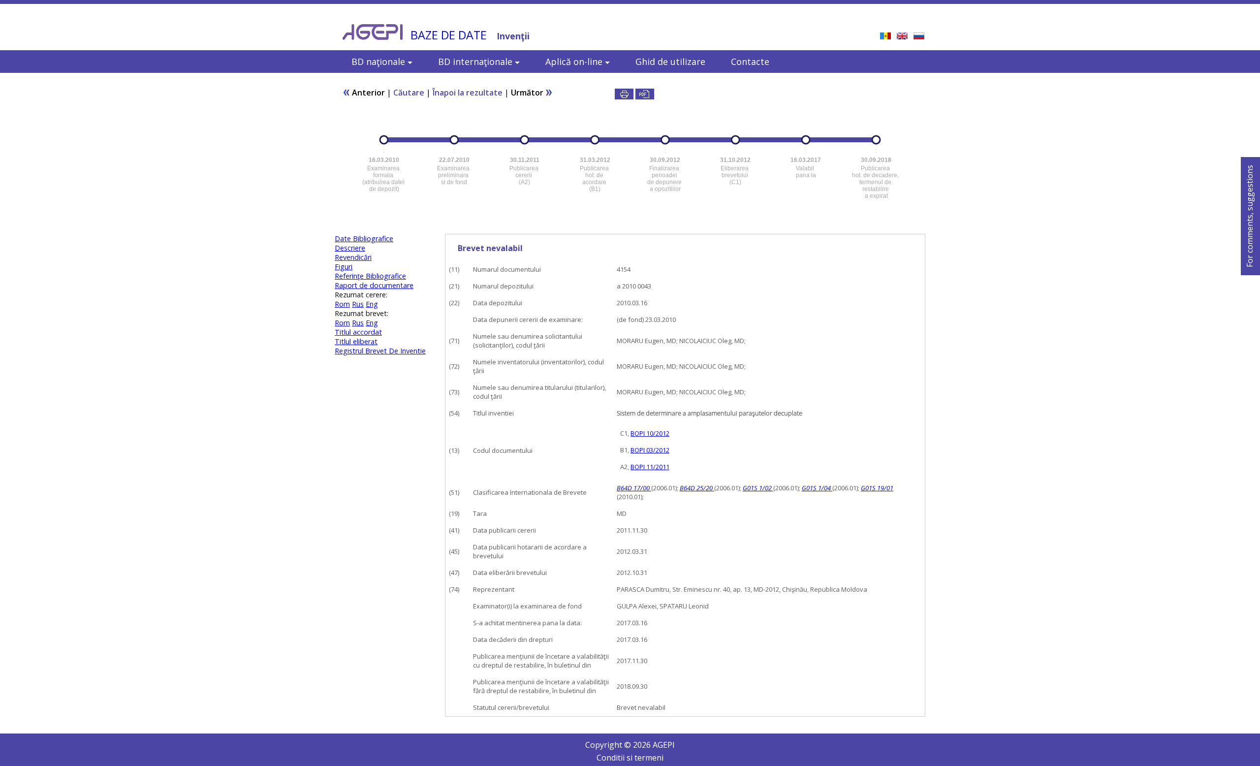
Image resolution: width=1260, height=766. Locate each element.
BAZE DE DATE (448, 35)
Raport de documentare (374, 285)
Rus (358, 304)
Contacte (750, 61)
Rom (342, 304)
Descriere (350, 248)
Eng (372, 304)
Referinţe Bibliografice (370, 276)
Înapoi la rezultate (468, 92)
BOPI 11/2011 (649, 466)
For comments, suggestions (1249, 216)
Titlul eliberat (356, 341)
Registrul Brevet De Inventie (380, 350)
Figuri (343, 266)
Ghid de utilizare (670, 61)
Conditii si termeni (630, 757)
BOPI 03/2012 (649, 450)
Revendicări (353, 257)
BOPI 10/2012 (649, 433)
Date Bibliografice (364, 238)
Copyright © (609, 744)
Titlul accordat (358, 332)
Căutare (408, 92)
